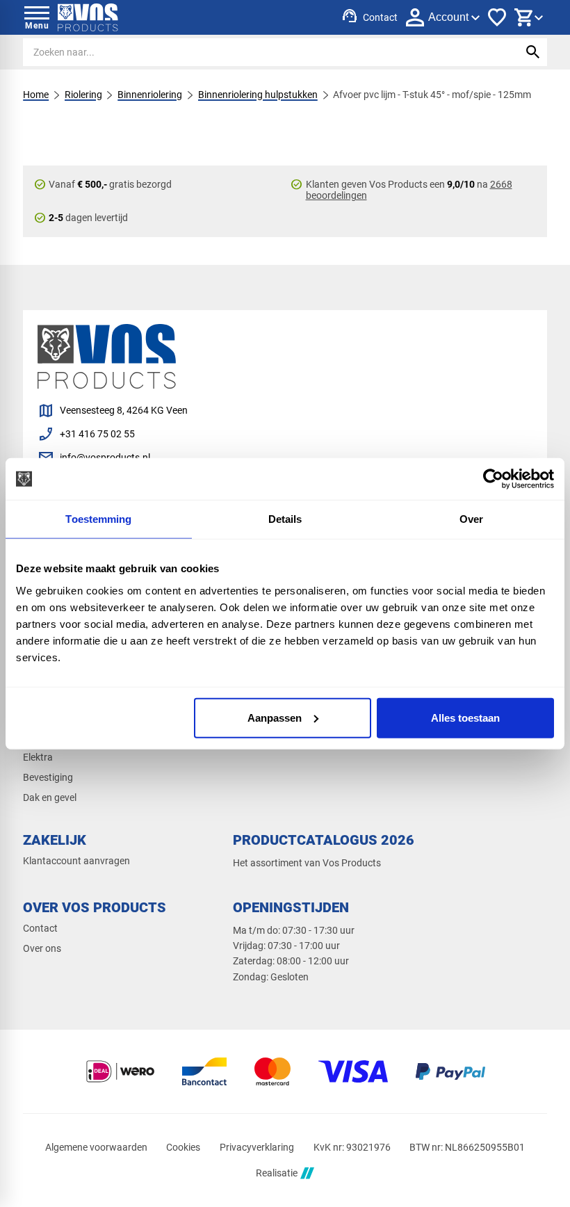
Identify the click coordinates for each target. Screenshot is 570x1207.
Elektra (38, 757)
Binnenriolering (149, 94)
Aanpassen (274, 717)
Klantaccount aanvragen (76, 860)
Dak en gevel (49, 797)
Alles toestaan (465, 717)
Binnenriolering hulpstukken (258, 94)
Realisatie (277, 1172)
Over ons (42, 948)
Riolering (83, 94)
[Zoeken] (533, 52)
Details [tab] (285, 519)
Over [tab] (471, 519)
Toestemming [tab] (98, 519)
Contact (40, 928)
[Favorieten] (497, 17)
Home (36, 94)
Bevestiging (48, 777)
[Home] (87, 17)
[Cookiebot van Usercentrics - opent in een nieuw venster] (493, 479)
